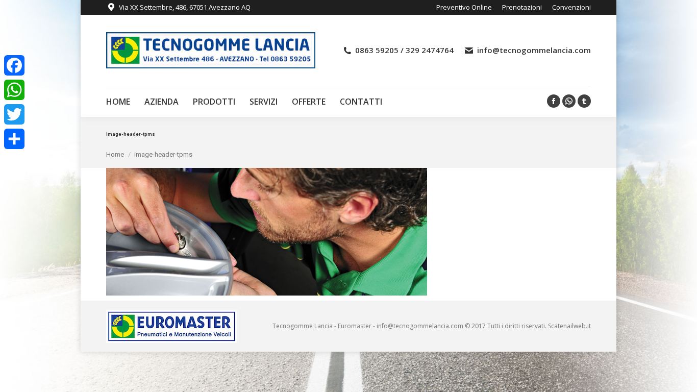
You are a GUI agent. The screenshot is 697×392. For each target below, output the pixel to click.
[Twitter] (14, 114)
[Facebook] (14, 65)
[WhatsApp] (14, 90)
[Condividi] (14, 139)
